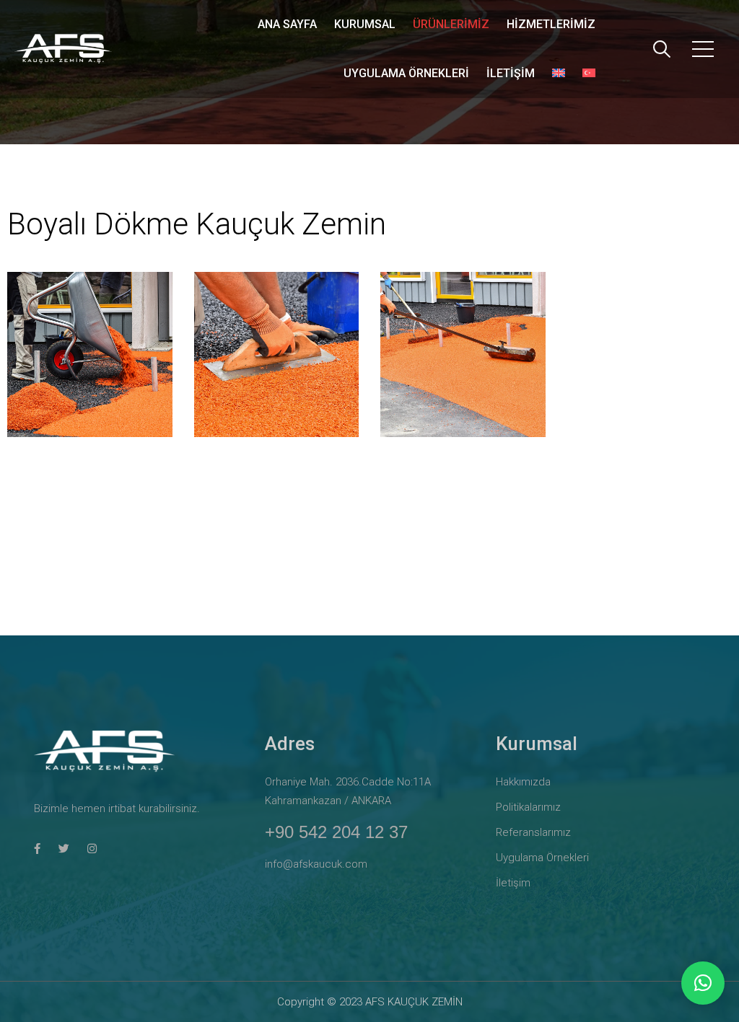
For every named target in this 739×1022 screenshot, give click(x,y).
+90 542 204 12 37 (336, 832)
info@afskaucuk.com (316, 864)
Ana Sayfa (287, 24)
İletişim (510, 73)
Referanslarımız (533, 832)
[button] (703, 983)
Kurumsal (364, 24)
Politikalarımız (528, 807)
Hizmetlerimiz (551, 24)
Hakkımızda (523, 781)
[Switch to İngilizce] (558, 73)
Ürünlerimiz (451, 24)
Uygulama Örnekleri (406, 73)
